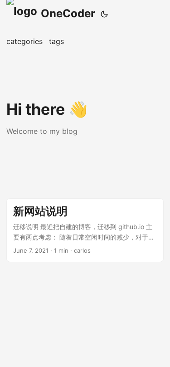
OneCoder (68, 13)
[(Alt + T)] (104, 14)
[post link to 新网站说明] (85, 230)
